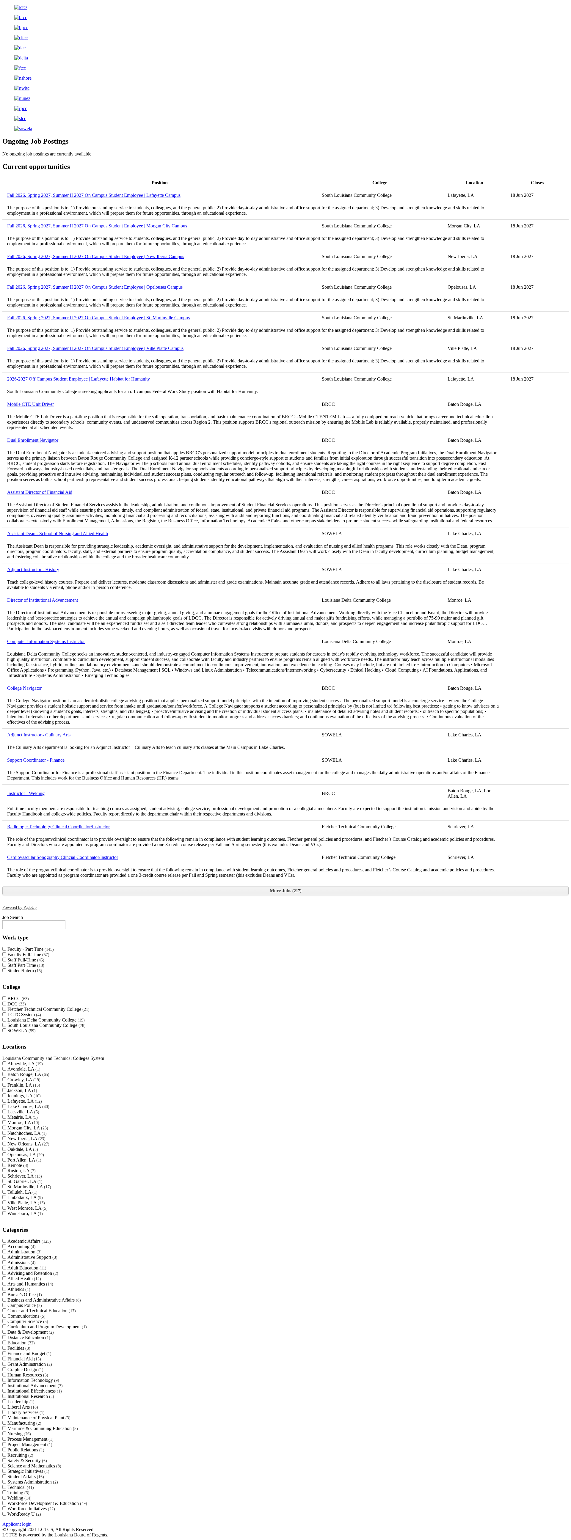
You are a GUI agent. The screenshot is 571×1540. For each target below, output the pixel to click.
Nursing (18, 1433)
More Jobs (285, 890)
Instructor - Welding (26, 793)
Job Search (12, 917)
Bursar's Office (23, 1294)
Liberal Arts (22, 1406)
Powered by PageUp (19, 907)
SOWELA (20, 1030)
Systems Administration (32, 1481)
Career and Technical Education (40, 1310)
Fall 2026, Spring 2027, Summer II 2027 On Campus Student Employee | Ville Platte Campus (95, 348)
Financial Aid (23, 1358)
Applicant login (17, 1524)
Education (20, 1342)
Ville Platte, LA (25, 1202)
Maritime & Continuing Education (41, 1428)
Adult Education (26, 1267)
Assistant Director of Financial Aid (39, 492)
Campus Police (23, 1305)
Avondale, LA (23, 1068)
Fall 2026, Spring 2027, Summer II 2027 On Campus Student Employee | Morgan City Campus (97, 225)
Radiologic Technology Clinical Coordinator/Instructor (58, 826)
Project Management (29, 1444)
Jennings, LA (23, 1095)
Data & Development (29, 1332)
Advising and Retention (32, 1273)
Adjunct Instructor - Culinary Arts (38, 734)
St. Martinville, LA (28, 1186)
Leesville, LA (22, 1111)
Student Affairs (25, 1476)
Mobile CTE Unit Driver (30, 404)
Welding (18, 1497)
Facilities (18, 1348)
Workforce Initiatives (30, 1508)
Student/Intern (24, 970)
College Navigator (24, 688)
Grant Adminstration (29, 1364)
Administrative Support (31, 1257)
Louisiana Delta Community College (45, 1019)
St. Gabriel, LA (24, 1181)
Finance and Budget (28, 1353)
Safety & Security (26, 1460)
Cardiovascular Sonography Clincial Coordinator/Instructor (62, 857)
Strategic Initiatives (27, 1471)
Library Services (25, 1412)
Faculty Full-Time (27, 954)
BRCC (17, 998)
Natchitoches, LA (26, 1133)
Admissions (20, 1262)
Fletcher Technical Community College (47, 1009)
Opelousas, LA (25, 1154)
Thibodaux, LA (24, 1197)
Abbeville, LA (24, 1063)
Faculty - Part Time (29, 949)
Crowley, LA (23, 1079)
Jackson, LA (21, 1090)
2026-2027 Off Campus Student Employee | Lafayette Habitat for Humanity (78, 378)
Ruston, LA (20, 1170)
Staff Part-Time (25, 965)
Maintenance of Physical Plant (38, 1417)
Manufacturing (23, 1423)
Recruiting (19, 1455)
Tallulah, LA (21, 1192)
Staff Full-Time (25, 959)
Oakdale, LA (22, 1149)
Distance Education (28, 1337)
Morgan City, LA (27, 1127)
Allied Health (23, 1278)
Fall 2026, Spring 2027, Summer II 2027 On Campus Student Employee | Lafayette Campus (94, 195)
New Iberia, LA (25, 1138)
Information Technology (32, 1380)
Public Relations (25, 1449)
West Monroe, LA (26, 1208)
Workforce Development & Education (46, 1503)
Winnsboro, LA (24, 1213)
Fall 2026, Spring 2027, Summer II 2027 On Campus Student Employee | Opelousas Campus (95, 287)
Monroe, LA (22, 1122)
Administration (23, 1251)
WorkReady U (23, 1514)
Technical (19, 1487)
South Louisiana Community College (45, 1025)
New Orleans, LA (27, 1143)
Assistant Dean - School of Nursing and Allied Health (57, 533)
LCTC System (23, 1014)
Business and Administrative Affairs (43, 1299)
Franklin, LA (23, 1085)
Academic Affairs (28, 1241)
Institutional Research (30, 1396)
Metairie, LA (21, 1117)
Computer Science (27, 1321)
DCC (15, 1003)
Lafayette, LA (23, 1101)
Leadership (20, 1401)
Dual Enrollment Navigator (32, 440)
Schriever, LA (23, 1175)
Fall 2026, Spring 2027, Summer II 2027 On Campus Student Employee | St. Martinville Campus (98, 317)
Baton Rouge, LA (27, 1074)
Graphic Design (24, 1369)
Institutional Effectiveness (33, 1390)
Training (17, 1492)
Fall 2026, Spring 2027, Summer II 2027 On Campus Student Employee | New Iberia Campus (95, 256)
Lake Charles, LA (27, 1106)
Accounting (20, 1246)
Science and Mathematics (33, 1465)
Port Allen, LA (23, 1159)
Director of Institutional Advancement (42, 600)
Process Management (29, 1439)
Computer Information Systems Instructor (46, 641)
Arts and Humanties (29, 1283)
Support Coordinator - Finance (36, 760)
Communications (25, 1316)
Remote (17, 1165)
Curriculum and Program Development (46, 1326)
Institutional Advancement (34, 1385)
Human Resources (27, 1374)
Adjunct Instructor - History (33, 569)
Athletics (18, 1289)
